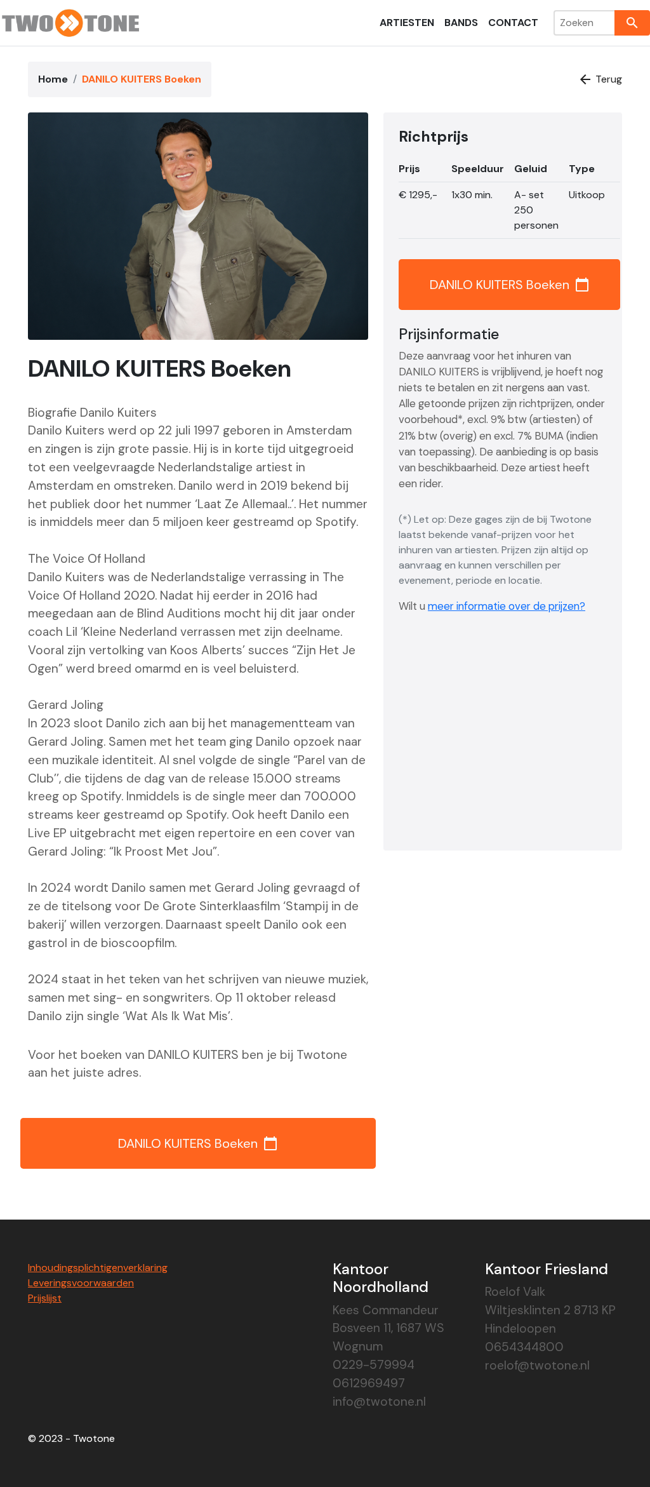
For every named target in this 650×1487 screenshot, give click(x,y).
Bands (461, 22)
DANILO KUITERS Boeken (198, 1143)
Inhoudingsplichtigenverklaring (98, 1267)
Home (53, 79)
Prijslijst (45, 1298)
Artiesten (407, 22)
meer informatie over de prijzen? (506, 606)
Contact (513, 22)
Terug (600, 79)
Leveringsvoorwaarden (81, 1282)
